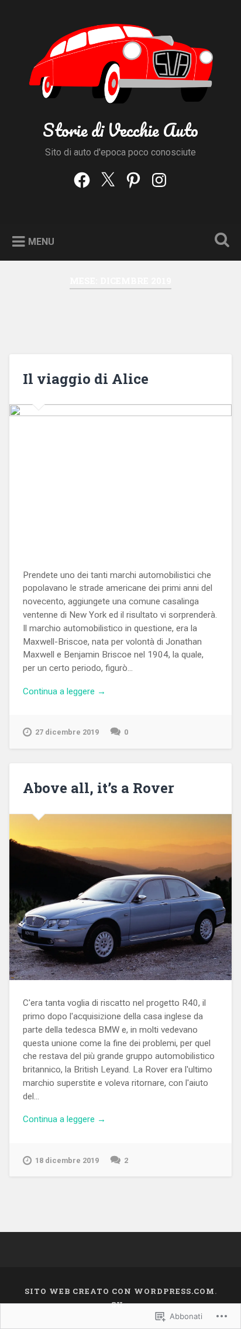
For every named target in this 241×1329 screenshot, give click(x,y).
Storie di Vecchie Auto (120, 130)
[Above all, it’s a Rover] (120, 897)
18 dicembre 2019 (67, 1160)
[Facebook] (82, 179)
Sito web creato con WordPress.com (120, 1291)
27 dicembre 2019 (67, 732)
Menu (41, 241)
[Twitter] (107, 179)
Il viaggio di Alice (86, 378)
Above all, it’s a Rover (98, 787)
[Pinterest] (133, 179)
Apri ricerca (219, 241)
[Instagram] (159, 179)
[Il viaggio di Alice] (120, 478)
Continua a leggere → (64, 691)
